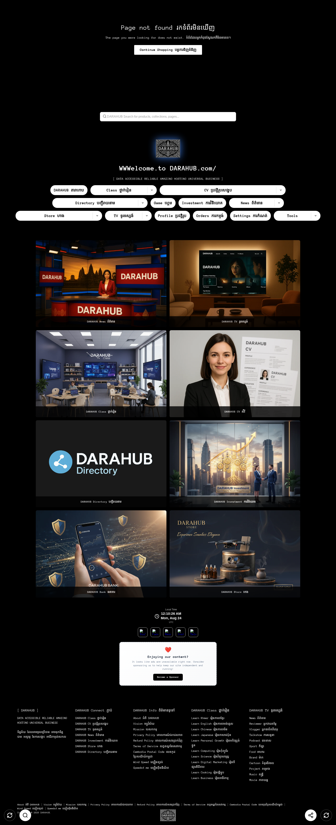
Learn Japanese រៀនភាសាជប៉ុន (211, 734)
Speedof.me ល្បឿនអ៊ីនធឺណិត (151, 767)
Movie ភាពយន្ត (258, 780)
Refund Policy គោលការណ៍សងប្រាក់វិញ (157, 740)
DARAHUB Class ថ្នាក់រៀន (90, 718)
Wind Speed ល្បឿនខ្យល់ (148, 762)
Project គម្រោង (259, 768)
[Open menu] (168, 815)
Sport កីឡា (256, 746)
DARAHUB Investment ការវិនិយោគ (96, 740)
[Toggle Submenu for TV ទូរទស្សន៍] (146, 215)
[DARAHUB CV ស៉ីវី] (235, 373)
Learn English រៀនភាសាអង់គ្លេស (212, 723)
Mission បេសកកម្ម (145, 729)
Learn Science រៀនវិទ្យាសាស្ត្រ (210, 756)
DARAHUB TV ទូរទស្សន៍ (88, 729)
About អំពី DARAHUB (146, 718)
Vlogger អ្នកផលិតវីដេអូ (263, 729)
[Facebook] (155, 632)
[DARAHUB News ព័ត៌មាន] (101, 283)
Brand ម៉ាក (256, 757)
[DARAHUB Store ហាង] (235, 553)
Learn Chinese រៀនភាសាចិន (210, 729)
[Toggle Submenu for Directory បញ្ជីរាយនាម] (142, 203)
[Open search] (25, 815)
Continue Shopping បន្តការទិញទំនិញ (168, 50)
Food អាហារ (256, 751)
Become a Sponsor (168, 677)
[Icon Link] (168, 148)
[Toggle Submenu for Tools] (315, 215)
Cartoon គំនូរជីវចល (261, 763)
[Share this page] (311, 815)
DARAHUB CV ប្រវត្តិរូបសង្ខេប (91, 723)
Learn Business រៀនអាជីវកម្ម (210, 778)
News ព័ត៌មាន (257, 718)
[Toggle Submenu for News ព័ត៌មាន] (279, 203)
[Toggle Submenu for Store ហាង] (97, 215)
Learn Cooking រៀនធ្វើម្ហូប (208, 772)
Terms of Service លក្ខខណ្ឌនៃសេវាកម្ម (157, 746)
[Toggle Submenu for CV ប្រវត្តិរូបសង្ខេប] (280, 190)
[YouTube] (143, 632)
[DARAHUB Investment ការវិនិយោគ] (235, 463)
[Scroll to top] (10, 815)
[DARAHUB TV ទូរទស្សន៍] (235, 283)
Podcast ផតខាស (260, 740)
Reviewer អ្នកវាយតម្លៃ (262, 723)
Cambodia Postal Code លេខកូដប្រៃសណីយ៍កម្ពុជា (256, 804)
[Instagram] (181, 632)
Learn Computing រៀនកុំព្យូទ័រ (210, 750)
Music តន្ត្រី (256, 774)
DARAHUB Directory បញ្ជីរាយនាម (96, 751)
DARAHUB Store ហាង (89, 746)
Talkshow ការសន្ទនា (261, 734)
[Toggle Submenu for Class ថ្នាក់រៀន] (151, 190)
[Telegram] (193, 632)
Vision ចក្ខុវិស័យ (143, 723)
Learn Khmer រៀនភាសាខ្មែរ (208, 718)
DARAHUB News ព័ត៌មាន (89, 734)
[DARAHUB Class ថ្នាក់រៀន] (101, 373)
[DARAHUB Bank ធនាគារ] (101, 553)
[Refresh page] (326, 815)
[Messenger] (168, 632)
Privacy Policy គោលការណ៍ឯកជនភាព (158, 734)
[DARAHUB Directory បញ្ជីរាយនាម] (101, 463)
